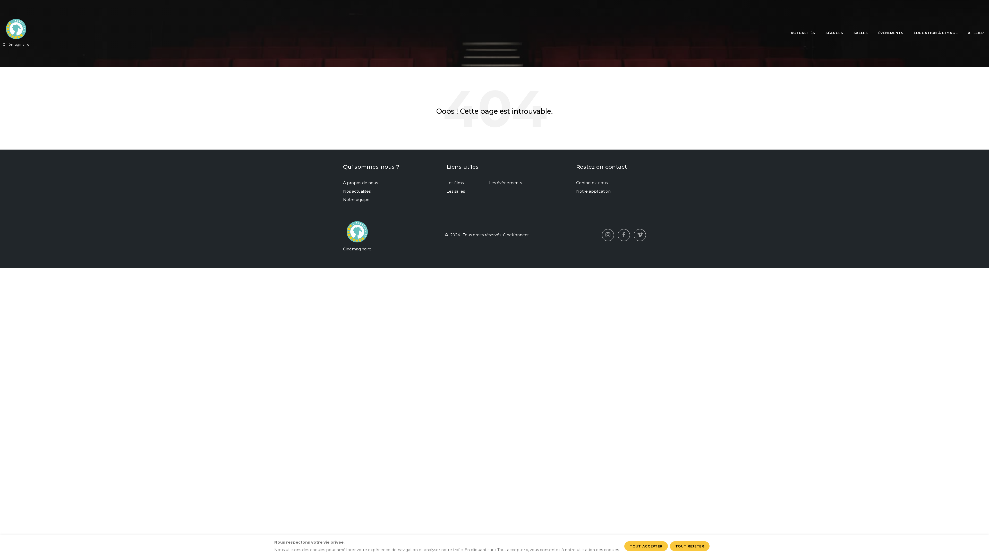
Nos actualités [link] (357, 191)
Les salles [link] (456, 191)
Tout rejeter (689, 546)
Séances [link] (834, 33)
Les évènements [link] (505, 182)
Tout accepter (646, 546)
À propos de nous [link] (360, 182)
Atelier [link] (976, 33)
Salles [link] (861, 33)
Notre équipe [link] (356, 199)
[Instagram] (608, 235)
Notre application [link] (593, 191)
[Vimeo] (640, 235)
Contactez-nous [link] (592, 182)
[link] (16, 31)
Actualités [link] (803, 33)
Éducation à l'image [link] (936, 33)
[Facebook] (624, 235)
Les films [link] (455, 182)
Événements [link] (891, 33)
